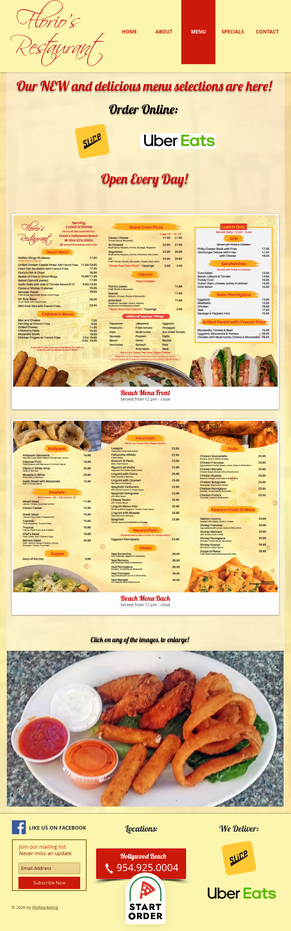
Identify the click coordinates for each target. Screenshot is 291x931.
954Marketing (45, 907)
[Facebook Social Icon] (19, 827)
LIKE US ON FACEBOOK (58, 827)
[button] (145, 311)
